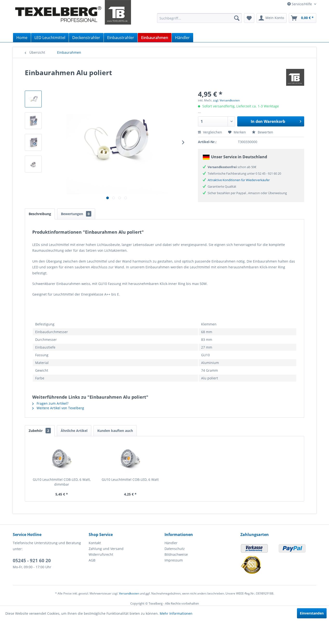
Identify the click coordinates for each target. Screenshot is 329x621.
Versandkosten (129, 593)
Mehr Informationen (176, 613)
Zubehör (39, 430)
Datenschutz (174, 548)
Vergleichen (212, 132)
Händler (171, 543)
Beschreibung (40, 213)
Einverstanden (312, 613)
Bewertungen (75, 213)
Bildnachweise (176, 554)
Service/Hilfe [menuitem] (302, 4)
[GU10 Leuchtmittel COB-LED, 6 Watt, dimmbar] (62, 458)
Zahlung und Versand (106, 548)
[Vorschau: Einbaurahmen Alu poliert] (33, 99)
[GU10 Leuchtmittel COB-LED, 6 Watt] (130, 458)
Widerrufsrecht (101, 554)
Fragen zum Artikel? (52, 403)
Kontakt (95, 543)
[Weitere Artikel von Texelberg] (295, 77)
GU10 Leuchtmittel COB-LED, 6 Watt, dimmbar (62, 482)
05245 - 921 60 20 (32, 560)
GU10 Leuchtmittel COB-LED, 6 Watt (130, 479)
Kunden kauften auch (115, 430)
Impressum (173, 560)
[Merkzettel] (249, 18)
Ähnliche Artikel (74, 430)
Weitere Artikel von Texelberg (60, 408)
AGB (92, 560)
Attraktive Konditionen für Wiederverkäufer (239, 180)
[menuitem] (199, 18)
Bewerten (265, 132)
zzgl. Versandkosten (226, 100)
